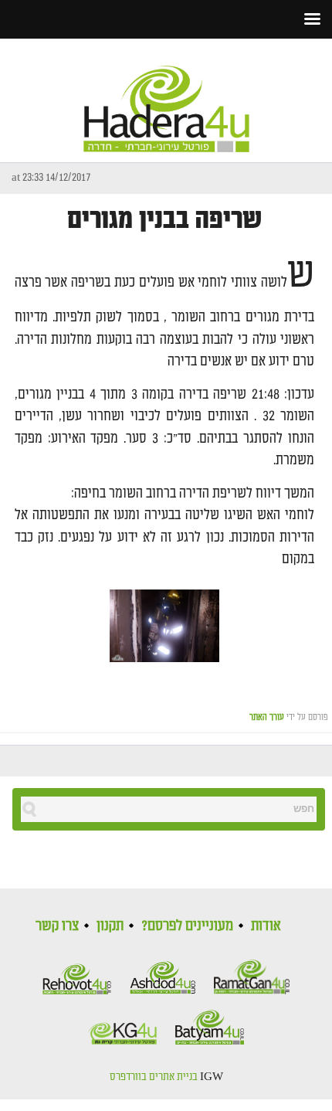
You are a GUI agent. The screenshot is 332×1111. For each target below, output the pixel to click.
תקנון (110, 925)
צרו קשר (57, 925)
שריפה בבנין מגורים (164, 220)
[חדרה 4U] (166, 96)
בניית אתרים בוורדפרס (154, 1077)
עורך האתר (266, 717)
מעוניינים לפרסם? (187, 925)
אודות (266, 925)
